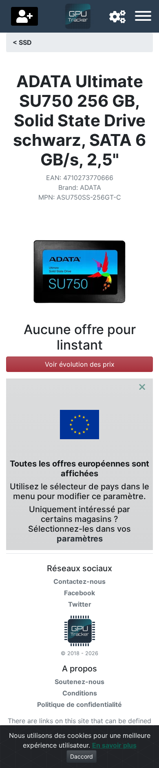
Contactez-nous (79, 581)
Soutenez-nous (79, 682)
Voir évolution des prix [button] (80, 364)
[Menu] (143, 17)
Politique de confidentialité (79, 704)
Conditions (79, 693)
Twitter (79, 604)
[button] (117, 17)
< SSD (22, 42)
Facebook (79, 593)
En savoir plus (114, 745)
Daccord (81, 756)
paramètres (80, 539)
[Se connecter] (24, 16)
